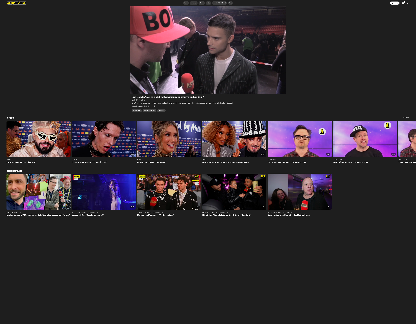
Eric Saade (137, 110)
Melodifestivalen (149, 110)
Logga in (395, 3)
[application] (208, 50)
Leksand (161, 110)
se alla (406, 118)
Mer (230, 3)
